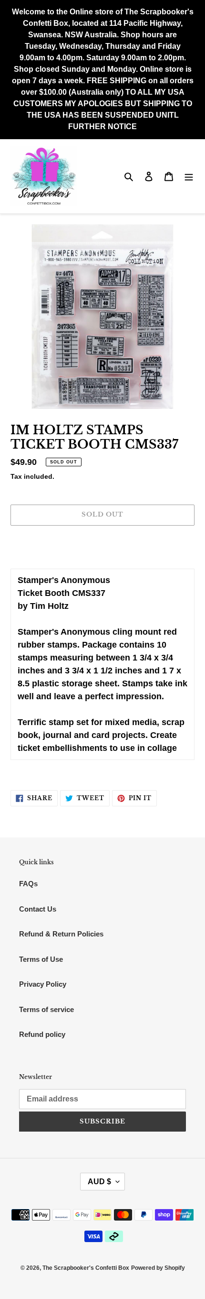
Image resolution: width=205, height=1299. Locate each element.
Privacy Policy (42, 984)
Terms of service (46, 1009)
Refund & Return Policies (61, 934)
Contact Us (37, 909)
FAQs (28, 884)
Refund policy (42, 1034)
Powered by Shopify (158, 1268)
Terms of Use (41, 959)
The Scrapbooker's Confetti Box (85, 1268)
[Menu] (189, 176)
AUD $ (99, 1182)
